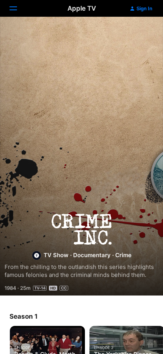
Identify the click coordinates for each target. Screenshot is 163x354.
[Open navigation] (17, 8)
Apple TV (81, 8)
